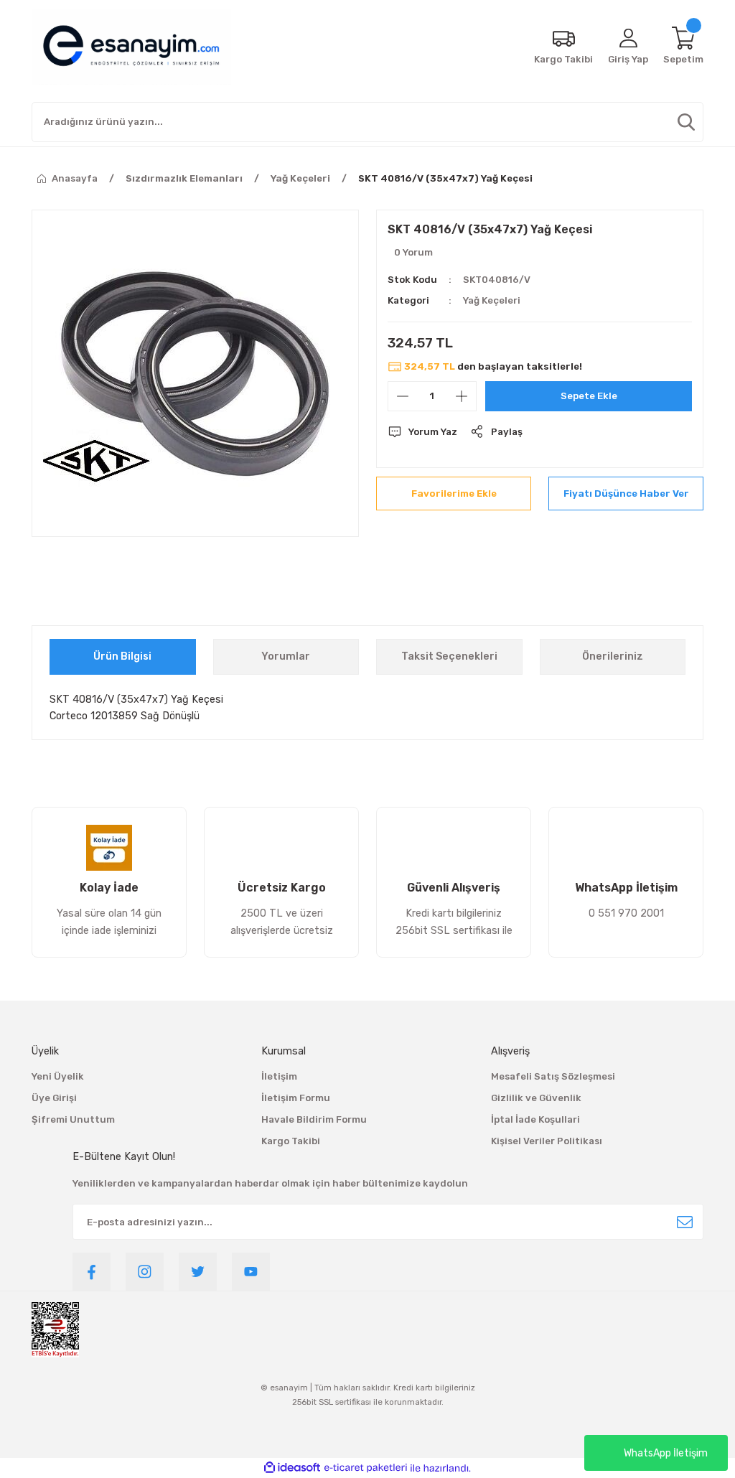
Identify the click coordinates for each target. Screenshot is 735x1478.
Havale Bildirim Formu (314, 1119)
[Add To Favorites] (453, 493)
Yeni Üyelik (58, 1076)
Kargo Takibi (290, 1141)
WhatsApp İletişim (666, 1453)
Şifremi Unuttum (73, 1119)
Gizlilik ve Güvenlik (536, 1098)
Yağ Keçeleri (491, 300)
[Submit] (685, 1222)
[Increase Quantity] (461, 396)
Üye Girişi (54, 1098)
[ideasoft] (292, 1467)
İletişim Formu (295, 1098)
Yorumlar (285, 656)
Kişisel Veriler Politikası (546, 1141)
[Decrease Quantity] (402, 396)
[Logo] (131, 47)
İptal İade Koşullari (535, 1119)
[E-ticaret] (366, 1468)
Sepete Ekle (589, 395)
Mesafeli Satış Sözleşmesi (553, 1076)
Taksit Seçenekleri (449, 656)
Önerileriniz (612, 656)
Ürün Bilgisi (122, 656)
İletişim (279, 1076)
